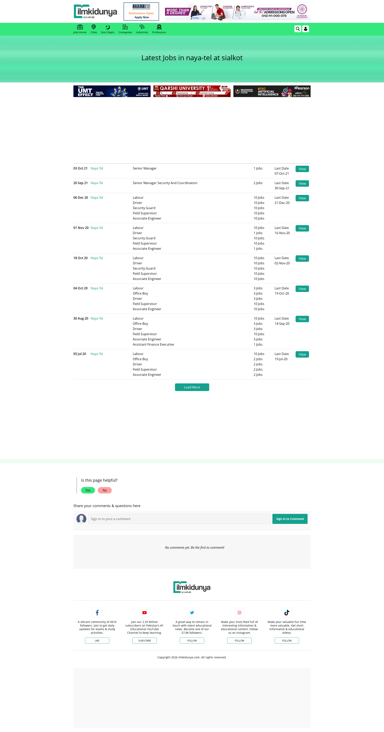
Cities (94, 32)
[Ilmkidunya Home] (95, 11)
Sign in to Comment (290, 519)
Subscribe (144, 640)
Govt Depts (107, 32)
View (302, 169)
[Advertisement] (192, 128)
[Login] (305, 28)
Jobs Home (79, 32)
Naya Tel (97, 168)
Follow (192, 640)
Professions (159, 32)
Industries (142, 32)
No (105, 490)
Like (97, 640)
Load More (192, 387)
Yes (88, 490)
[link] (141, 11)
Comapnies (125, 32)
